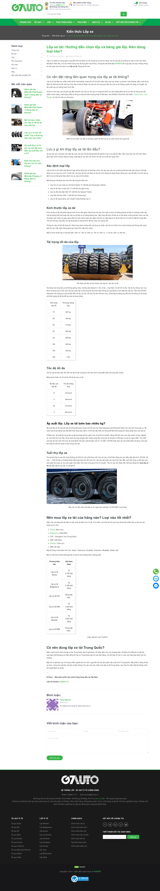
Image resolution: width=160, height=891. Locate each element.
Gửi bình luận (55, 758)
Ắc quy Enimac (16, 842)
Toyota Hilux (138, 94)
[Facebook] (156, 586)
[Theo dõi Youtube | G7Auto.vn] (126, 824)
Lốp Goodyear (45, 842)
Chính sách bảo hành (79, 827)
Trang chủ (15, 50)
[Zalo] (156, 579)
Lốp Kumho (44, 831)
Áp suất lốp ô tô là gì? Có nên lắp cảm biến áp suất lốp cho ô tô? (33, 149)
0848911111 (60, 5)
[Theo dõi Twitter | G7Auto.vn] (110, 824)
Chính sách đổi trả (78, 838)
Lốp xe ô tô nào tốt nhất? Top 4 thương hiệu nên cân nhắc (33, 135)
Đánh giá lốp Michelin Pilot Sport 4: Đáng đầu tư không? (33, 108)
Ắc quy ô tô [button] (17, 818)
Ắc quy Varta (16, 823)
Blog (13, 72)
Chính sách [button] (76, 818)
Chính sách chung (78, 823)
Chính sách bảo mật (78, 831)
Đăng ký (133, 837)
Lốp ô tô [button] (44, 818)
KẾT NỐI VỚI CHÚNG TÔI (21, 75)
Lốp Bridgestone (46, 827)
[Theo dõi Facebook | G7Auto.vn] (105, 824)
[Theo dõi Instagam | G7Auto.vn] (121, 824)
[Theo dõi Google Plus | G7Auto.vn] (115, 824)
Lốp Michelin (44, 823)
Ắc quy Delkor (16, 853)
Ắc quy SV (15, 831)
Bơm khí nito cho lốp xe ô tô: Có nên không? (32, 163)
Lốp (12, 57)
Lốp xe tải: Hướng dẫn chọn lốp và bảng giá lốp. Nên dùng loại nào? (96, 48)
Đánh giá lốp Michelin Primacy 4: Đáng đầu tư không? (33, 177)
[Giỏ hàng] (136, 4)
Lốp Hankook (44, 838)
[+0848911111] (156, 571)
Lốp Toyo (43, 850)
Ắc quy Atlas (16, 835)
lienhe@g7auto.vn (92, 794)
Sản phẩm (144, 4)
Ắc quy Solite (16, 857)
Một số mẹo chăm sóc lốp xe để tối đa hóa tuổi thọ (33, 123)
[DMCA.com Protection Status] (80, 867)
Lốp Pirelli (43, 857)
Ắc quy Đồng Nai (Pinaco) (21, 850)
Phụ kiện (14, 64)
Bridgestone (54, 533)
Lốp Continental (45, 835)
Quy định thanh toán (78, 842)
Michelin (53, 543)
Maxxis (52, 529)
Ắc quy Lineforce (17, 846)
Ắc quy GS (15, 827)
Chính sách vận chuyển (80, 835)
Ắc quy (14, 53)
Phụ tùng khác (16, 61)
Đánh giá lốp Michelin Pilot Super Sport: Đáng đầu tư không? (33, 93)
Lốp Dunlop (44, 846)
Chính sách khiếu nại (79, 846)
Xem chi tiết (99, 798)
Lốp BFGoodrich (46, 853)
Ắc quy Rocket (16, 838)
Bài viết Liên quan (21, 84)
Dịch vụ (14, 68)
